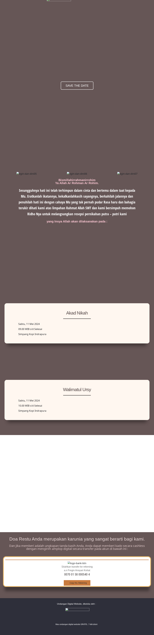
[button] (4, 173)
